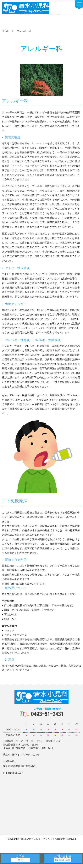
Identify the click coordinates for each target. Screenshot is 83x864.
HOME (5, 31)
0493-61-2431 (47, 712)
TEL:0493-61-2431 (13, 773)
